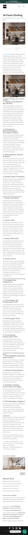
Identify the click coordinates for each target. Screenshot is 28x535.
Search (22, 473)
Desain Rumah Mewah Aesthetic (11, 491)
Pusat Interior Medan (13, 531)
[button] (24, 531)
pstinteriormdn (8, 18)
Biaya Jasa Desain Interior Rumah (11, 481)
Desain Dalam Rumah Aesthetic (11, 486)
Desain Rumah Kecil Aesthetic (10, 488)
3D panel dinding (7, 54)
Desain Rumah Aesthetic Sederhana (12, 483)
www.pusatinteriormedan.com (15, 520)
